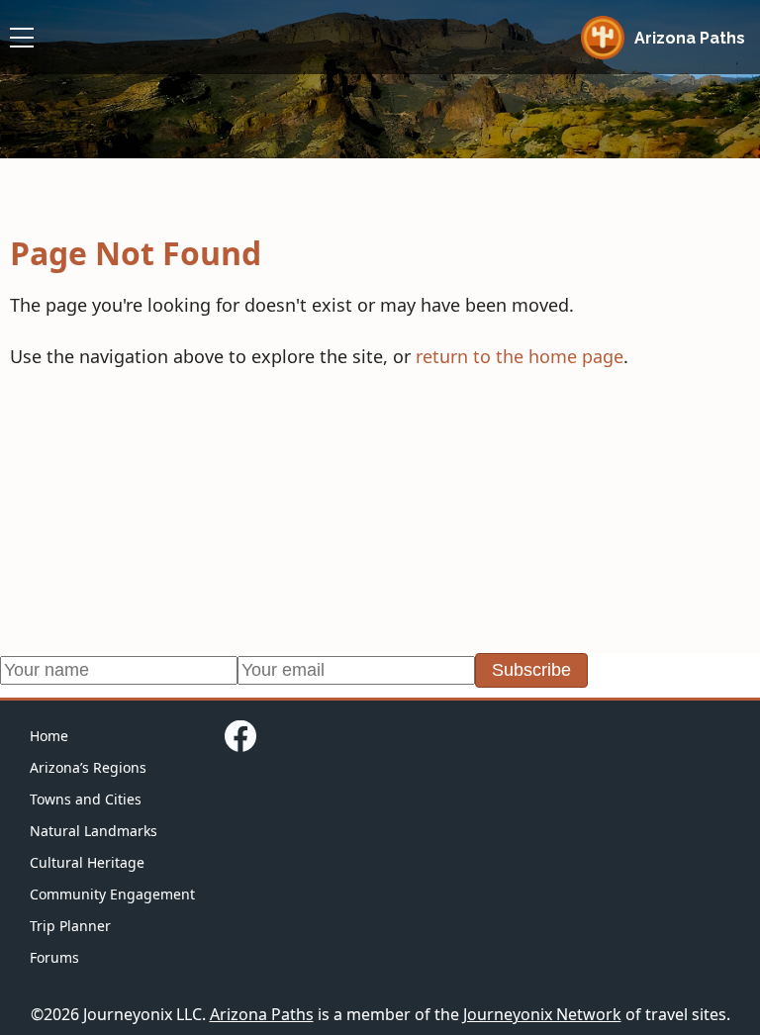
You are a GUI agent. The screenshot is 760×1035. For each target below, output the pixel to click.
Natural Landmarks (93, 830)
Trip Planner (70, 925)
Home (49, 735)
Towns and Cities (86, 799)
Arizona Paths (262, 1014)
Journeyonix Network (542, 1014)
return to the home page (519, 356)
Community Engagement (112, 894)
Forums (54, 957)
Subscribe (531, 670)
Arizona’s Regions (88, 767)
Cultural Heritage (87, 862)
